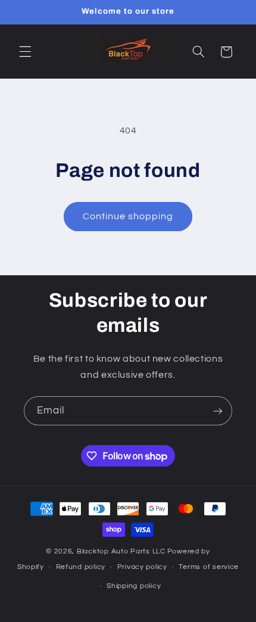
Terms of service (209, 567)
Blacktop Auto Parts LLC (121, 551)
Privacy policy (142, 567)
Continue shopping (128, 216)
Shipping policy (134, 586)
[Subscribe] (218, 410)
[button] (25, 52)
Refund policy (81, 567)
